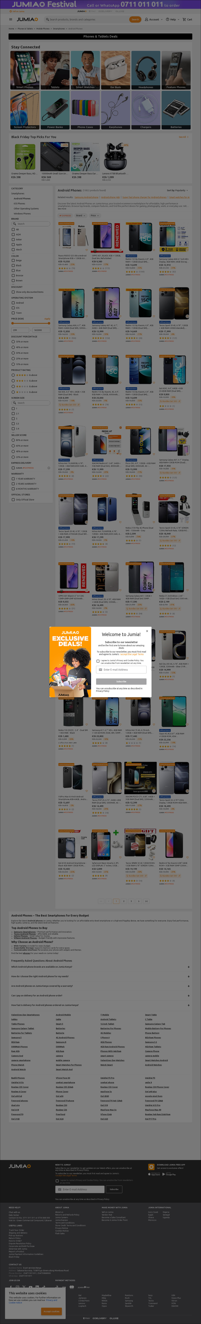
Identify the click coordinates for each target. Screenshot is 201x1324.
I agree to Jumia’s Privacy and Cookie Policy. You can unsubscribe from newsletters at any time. (122, 661)
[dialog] (100, 662)
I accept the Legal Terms (132, 654)
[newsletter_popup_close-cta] (147, 631)
